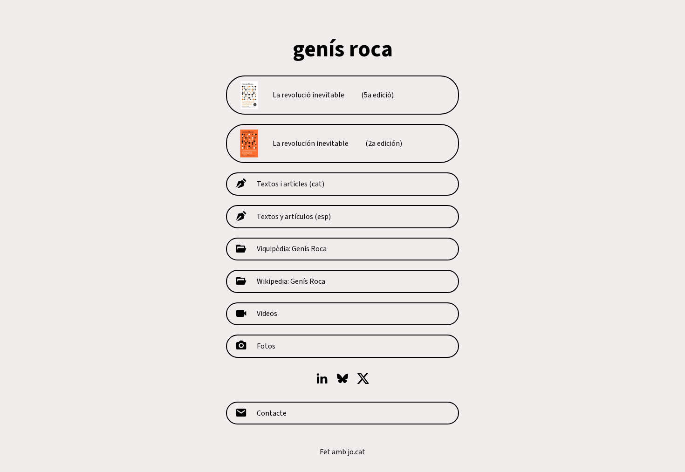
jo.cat (356, 452)
